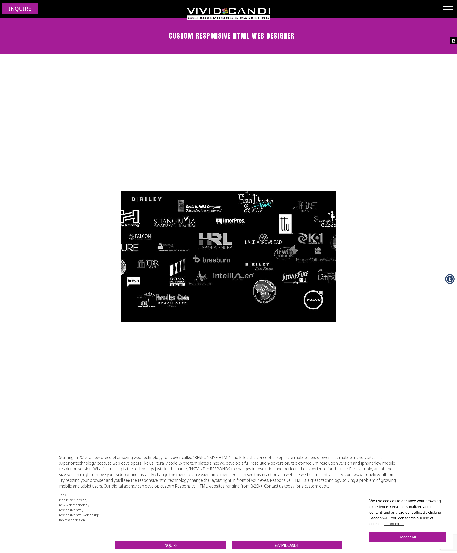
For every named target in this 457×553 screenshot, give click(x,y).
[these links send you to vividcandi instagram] (453, 40)
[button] (450, 279)
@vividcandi (286, 545)
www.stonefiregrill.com (374, 474)
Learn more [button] (394, 524)
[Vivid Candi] (228, 14)
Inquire (171, 545)
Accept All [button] (407, 537)
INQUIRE (20, 8)
